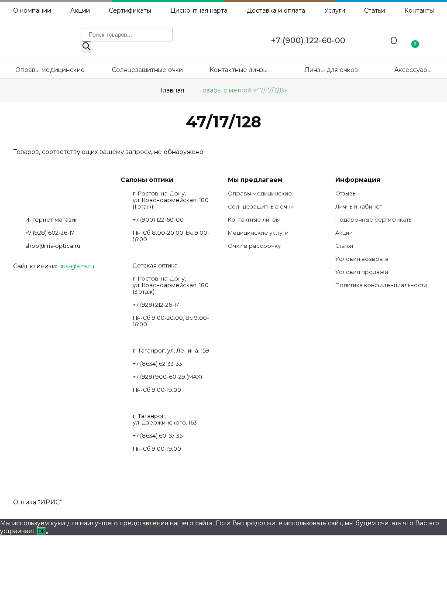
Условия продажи (361, 272)
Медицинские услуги (258, 232)
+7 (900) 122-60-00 (308, 40)
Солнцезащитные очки (147, 70)
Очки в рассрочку (254, 246)
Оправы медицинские (50, 70)
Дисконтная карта (198, 10)
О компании (32, 10)
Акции (80, 10)
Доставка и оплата (276, 10)
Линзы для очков (331, 70)
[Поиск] (86, 46)
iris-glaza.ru (77, 266)
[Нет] (47, 533)
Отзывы (346, 193)
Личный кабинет (358, 206)
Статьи (374, 10)
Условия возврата (362, 259)
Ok (41, 531)
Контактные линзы (239, 70)
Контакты (419, 10)
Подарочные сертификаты (374, 219)
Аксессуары (413, 70)
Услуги (334, 10)
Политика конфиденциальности (381, 285)
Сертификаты (130, 10)
